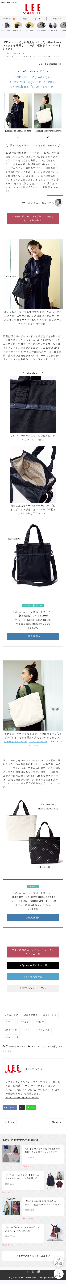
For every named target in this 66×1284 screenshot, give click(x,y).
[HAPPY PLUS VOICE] (33, 9)
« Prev (9, 1122)
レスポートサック (13, 1037)
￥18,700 (32, 627)
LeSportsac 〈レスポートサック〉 (33, 612)
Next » (56, 1122)
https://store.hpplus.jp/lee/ (22, 1097)
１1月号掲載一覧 (33, 976)
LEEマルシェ (54, 19)
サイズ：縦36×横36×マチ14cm (33, 905)
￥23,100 (32, 909)
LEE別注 (9, 1022)
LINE (32, 1107)
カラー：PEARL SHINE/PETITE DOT (33, 901)
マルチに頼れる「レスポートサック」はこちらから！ (33, 218)
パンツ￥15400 (38, 741)
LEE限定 (39, 1022)
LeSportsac (11, 1030)
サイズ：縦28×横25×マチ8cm (33, 624)
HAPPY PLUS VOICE (28, 1277)
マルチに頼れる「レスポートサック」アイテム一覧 (33, 952)
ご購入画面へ (33, 636)
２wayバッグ (11, 1015)
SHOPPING (7, 19)
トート (26, 1030)
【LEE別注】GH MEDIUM (33, 615)
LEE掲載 (24, 1022)
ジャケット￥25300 (15, 741)
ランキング (39, 19)
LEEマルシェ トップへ (33, 988)
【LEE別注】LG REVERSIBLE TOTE (33, 897)
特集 (25, 19)
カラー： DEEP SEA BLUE (33, 620)
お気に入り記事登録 (47, 64)
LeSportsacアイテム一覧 (33, 965)
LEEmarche (30, 1015)
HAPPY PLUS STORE (9, 2)
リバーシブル (43, 1030)
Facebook (11, 1107)
